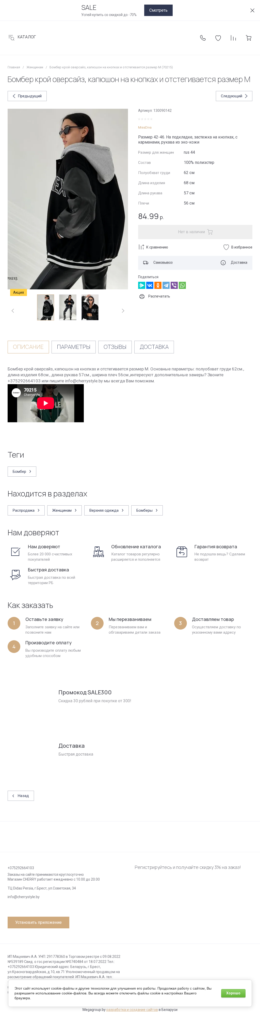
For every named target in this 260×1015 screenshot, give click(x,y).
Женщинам (34, 67)
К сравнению (157, 247)
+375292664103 (21, 868)
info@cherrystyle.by (24, 897)
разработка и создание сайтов (132, 1010)
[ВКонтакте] (149, 285)
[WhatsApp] (182, 285)
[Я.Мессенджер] (141, 285)
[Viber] (174, 285)
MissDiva (145, 127)
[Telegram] (166, 285)
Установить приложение (38, 922)
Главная (14, 67)
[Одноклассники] (157, 285)
